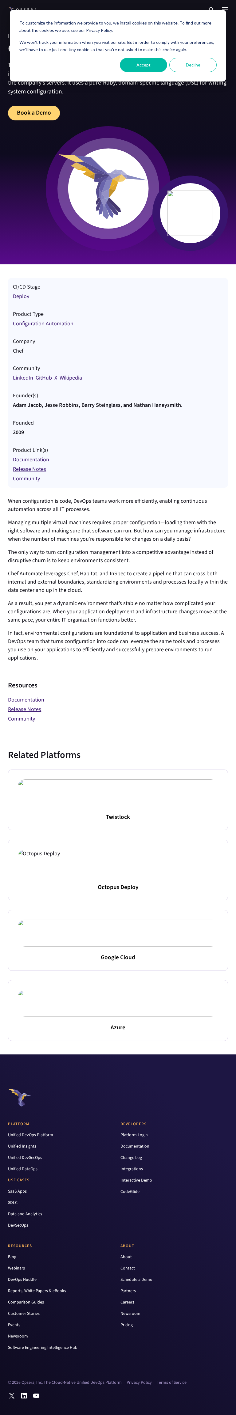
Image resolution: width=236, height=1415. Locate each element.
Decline (193, 64)
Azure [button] (118, 1027)
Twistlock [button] (118, 817)
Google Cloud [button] (118, 957)
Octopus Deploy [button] (118, 887)
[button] (211, 9)
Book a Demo (34, 112)
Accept (143, 64)
